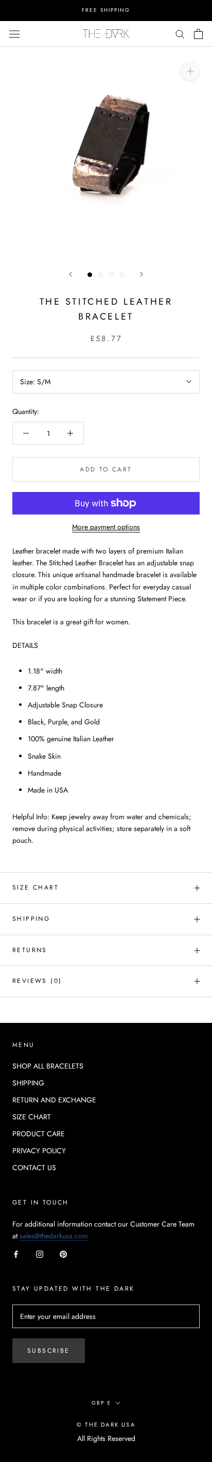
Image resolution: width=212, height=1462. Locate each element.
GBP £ (101, 1403)
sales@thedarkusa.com (54, 1236)
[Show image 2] (100, 274)
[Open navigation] (14, 33)
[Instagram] (39, 1253)
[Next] (141, 274)
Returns (29, 950)
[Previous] (70, 274)
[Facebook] (16, 1253)
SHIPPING (28, 1083)
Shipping (31, 918)
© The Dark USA (106, 1424)
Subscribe (48, 1350)
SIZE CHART (35, 887)
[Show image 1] (89, 274)
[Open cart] (198, 34)
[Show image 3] (111, 274)
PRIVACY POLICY (39, 1150)
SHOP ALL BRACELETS (47, 1066)
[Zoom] (190, 71)
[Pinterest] (63, 1253)
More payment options (106, 527)
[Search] (180, 33)
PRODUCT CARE (38, 1134)
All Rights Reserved (106, 1438)
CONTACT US (34, 1167)
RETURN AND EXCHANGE (54, 1100)
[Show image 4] (122, 274)
